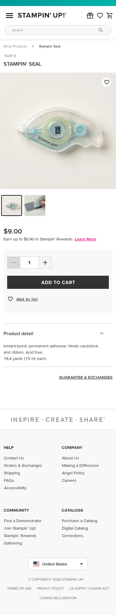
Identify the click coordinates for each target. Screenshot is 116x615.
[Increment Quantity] (45, 263)
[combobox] (58, 30)
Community (16, 510)
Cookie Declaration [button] (58, 598)
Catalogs (72, 510)
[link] (100, 15)
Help (9, 447)
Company (72, 447)
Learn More (85, 239)
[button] (90, 15)
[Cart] (109, 15)
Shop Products (15, 46)
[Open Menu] (9, 15)
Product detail (18, 333)
